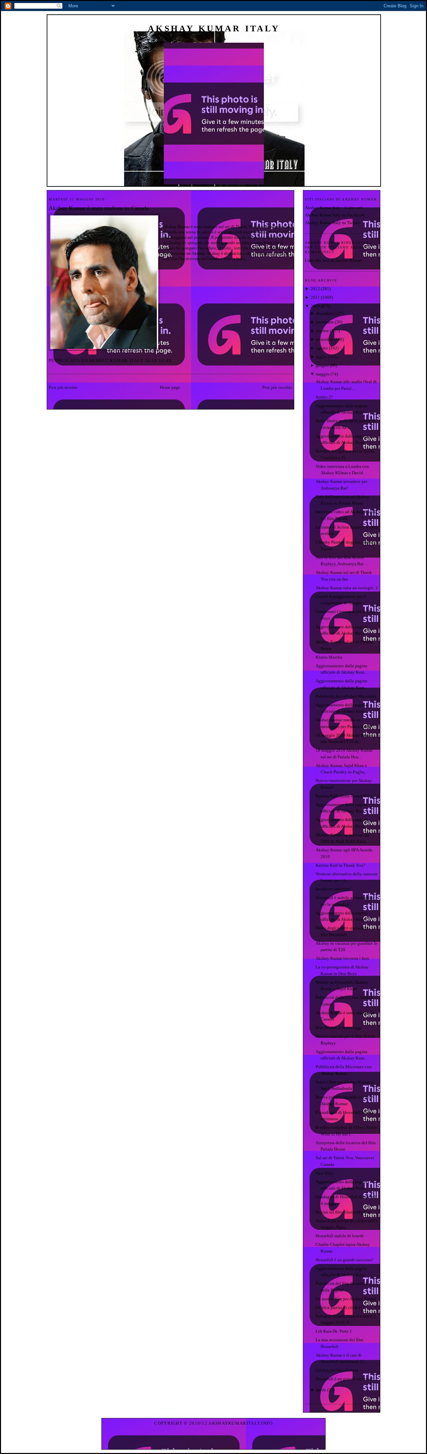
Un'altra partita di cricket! (339, 1307)
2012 (315, 288)
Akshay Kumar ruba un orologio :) (346, 587)
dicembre (324, 313)
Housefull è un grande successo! (344, 1259)
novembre (325, 321)
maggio (323, 374)
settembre (324, 339)
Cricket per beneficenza (337, 1370)
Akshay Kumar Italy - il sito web (334, 207)
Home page (170, 387)
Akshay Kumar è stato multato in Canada (99, 208)
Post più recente (63, 387)
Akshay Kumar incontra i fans (342, 958)
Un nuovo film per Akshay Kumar (346, 1298)
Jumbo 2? (324, 397)
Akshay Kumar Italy (214, 28)
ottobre (322, 330)
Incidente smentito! (333, 888)
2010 (315, 305)
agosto (322, 347)
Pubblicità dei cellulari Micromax (346, 696)
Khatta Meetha (329, 657)
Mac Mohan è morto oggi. (339, 1027)
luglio (321, 356)
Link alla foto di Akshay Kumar (333, 260)
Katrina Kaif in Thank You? (340, 865)
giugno (322, 365)
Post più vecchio (277, 387)
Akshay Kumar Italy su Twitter (332, 222)
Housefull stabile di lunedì (340, 1235)
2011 (315, 297)
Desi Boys (325, 1173)
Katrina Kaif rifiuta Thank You (343, 795)
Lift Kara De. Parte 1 (334, 1331)
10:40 (165, 360)
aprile (321, 1389)
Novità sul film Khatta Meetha (343, 1212)
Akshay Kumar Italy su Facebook (335, 214)
